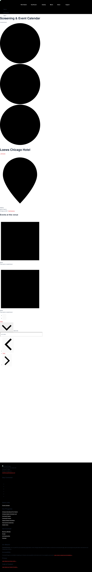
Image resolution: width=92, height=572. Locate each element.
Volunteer (4, 538)
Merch (51, 4)
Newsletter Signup (8, 480)
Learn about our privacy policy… (9, 561)
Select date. (16, 330)
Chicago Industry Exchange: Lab (9, 514)
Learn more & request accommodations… (63, 555)
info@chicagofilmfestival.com (8, 472)
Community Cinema (6, 518)
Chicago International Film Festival (10, 512)
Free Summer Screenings (8, 522)
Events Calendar (6, 505)
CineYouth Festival (6, 516)
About (58, 4)
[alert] (20, 241)
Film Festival (24, 4)
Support (67, 4)
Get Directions (11, 211)
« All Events (2, 153)
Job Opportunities (6, 536)
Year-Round (33, 4)
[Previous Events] (4, 315)
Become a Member (6, 531)
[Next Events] (4, 318)
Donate (3, 534)
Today (1, 321)
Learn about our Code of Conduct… (10, 567)
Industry (44, 4)
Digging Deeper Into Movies (8, 520)
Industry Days (5, 524)
